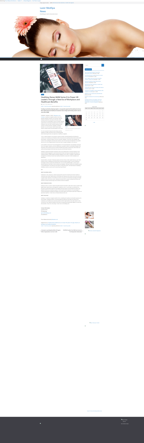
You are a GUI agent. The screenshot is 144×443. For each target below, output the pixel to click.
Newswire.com (57, 115)
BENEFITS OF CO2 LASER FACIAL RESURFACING (93, 93)
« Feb (94, 122)
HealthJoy (43, 117)
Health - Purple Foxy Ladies (46, 106)
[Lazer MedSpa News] (41, 59)
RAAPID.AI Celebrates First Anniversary (92, 96)
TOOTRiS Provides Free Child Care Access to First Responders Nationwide (72, 231)
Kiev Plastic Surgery (36, 0)
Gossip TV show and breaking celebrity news (94, 410)
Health (43, 94)
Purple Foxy (50, 104)
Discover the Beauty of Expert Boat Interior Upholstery (63, 2)
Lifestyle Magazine (27, 0)
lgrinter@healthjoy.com (46, 213)
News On (124, 421)
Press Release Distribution (10, 0)
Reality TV (19, 0)
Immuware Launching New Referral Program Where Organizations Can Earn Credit (50, 231)
